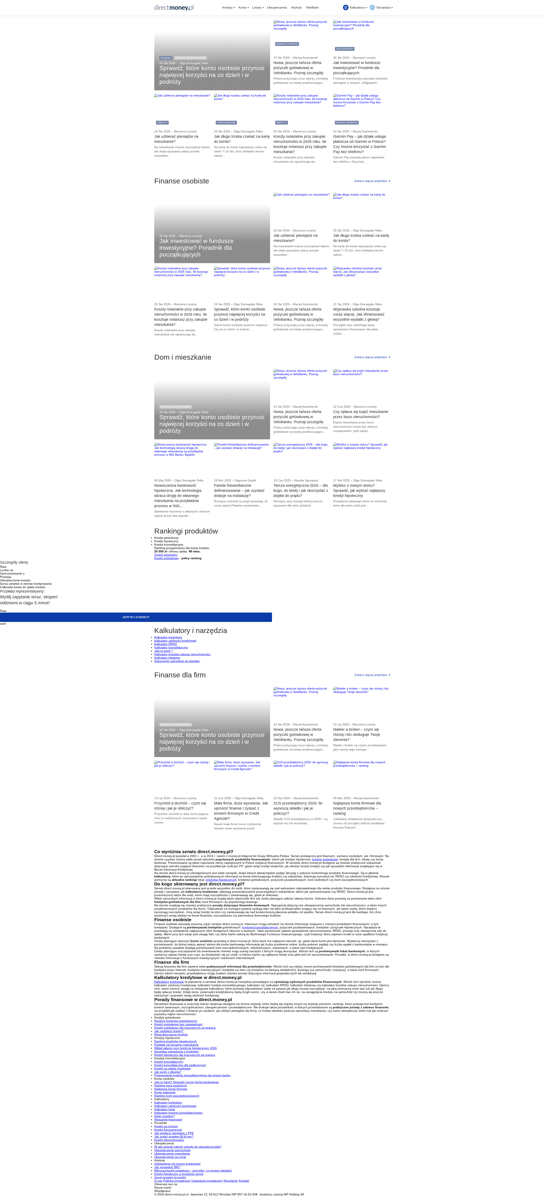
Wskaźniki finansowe (168, 1119)
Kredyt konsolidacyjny (168, 1061)
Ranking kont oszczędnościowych (176, 1095)
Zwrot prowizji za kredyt (170, 1177)
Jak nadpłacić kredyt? (168, 1031)
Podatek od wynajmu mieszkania (176, 1044)
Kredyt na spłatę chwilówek (172, 1068)
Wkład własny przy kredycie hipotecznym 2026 (185, 1048)
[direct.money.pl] (174, 7)
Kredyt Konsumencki (168, 1129)
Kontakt (244, 1180)
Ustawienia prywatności (207, 1180)
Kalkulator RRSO (165, 644)
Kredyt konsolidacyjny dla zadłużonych (180, 1065)
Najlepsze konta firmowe (170, 1089)
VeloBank (312, 7)
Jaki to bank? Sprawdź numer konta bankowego (186, 1082)
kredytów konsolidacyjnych (260, 927)
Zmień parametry (165, 554)
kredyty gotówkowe (325, 859)
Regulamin (231, 1180)
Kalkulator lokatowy (167, 657)
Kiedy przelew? (164, 1116)
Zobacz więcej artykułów (370, 181)
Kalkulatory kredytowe (169, 981)
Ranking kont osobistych (170, 1085)
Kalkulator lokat (164, 1109)
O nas (158, 1180)
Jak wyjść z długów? (167, 1072)
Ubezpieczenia (277, 7)
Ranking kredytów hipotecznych (175, 1041)
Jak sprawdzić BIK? (167, 1167)
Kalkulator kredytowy (168, 637)
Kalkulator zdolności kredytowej (175, 640)
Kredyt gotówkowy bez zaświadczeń (178, 1024)
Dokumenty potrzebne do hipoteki (177, 661)
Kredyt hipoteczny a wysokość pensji (178, 1174)
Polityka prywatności (176, 1180)
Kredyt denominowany (169, 1140)
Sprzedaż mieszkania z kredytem (176, 1051)
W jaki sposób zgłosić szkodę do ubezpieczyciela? (187, 1146)
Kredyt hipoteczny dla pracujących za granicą (184, 1055)
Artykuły (296, 7)
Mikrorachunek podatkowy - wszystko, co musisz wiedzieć (193, 1170)
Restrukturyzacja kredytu (171, 1034)
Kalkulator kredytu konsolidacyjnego (178, 1112)
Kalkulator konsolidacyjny (171, 647)
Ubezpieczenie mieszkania (172, 1153)
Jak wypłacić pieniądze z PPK (174, 1133)
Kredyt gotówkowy (166, 558)
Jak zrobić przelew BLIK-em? (173, 1136)
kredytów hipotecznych (221, 879)
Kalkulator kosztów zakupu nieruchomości (182, 654)
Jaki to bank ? (163, 651)
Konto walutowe (165, 1092)
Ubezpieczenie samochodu (172, 1150)
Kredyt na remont (166, 1126)
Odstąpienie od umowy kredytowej (177, 1163)
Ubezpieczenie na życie (170, 1157)
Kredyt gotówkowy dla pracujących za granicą (184, 1027)
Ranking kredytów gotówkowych (175, 1021)
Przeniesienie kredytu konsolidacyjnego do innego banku (192, 1075)
